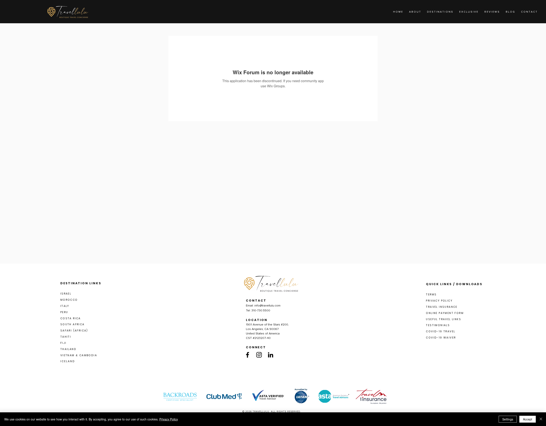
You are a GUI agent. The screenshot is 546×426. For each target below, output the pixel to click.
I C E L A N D (67, 361)
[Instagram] (259, 355)
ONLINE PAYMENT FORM (445, 313)
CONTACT (256, 300)
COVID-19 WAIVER (441, 337)
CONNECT (256, 347)
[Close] (540, 419)
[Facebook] (247, 355)
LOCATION (256, 320)
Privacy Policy (168, 419)
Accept (527, 419)
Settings (507, 419)
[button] (440, 12)
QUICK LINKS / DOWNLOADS (454, 284)
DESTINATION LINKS (80, 283)
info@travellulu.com (267, 305)
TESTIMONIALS (438, 325)
